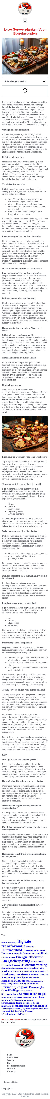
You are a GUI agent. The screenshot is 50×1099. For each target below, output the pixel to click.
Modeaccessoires (36, 981)
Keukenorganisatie (38, 974)
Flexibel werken (37, 962)
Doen (9, 1063)
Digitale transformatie (16, 943)
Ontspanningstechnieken (25, 983)
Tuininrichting (17, 1011)
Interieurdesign (8, 971)
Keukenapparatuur (14, 974)
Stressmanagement (23, 1000)
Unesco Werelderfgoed (16, 1012)
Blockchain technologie (9, 942)
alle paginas (6, 1088)
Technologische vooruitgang (13, 1009)
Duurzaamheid (11, 950)
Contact (11, 1071)
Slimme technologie (32, 993)
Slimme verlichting (23, 997)
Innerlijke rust (18, 968)
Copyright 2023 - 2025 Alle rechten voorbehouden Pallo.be (25, 1095)
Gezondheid (7, 968)
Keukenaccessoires (40, 971)
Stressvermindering (11, 1002)
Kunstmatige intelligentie (15, 977)
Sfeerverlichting (9, 994)
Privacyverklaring (11, 1082)
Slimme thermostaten (8, 997)
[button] (25, 20)
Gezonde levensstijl (12, 965)
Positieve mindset (25, 991)
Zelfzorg (22, 1014)
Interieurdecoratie (33, 968)
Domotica (30, 947)
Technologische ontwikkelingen (29, 1005)
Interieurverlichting (24, 971)
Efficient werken (8, 957)
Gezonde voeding (35, 965)
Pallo (3, 1019)
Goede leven (14, 1019)
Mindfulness (21, 980)
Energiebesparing (15, 961)
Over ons (11, 1068)
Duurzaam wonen (33, 950)
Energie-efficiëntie (29, 957)
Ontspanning (6, 984)
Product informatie (16, 1066)
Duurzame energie (11, 953)
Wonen (10, 1060)
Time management (31, 1009)
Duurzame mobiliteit (35, 953)
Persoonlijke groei (14, 987)
